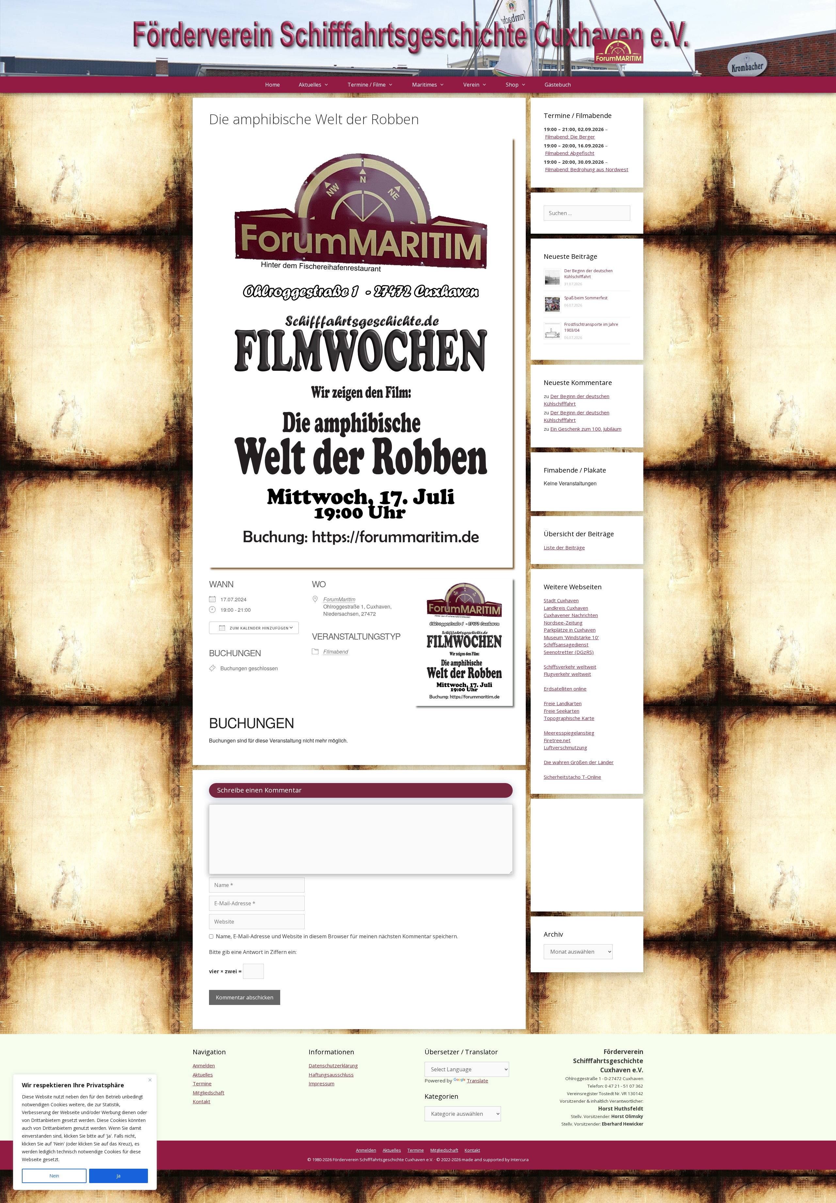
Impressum (321, 1083)
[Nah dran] (150, 1080)
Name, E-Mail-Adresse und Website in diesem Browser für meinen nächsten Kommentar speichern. (337, 936)
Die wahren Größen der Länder (579, 762)
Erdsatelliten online (565, 688)
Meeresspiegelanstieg (569, 732)
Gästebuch (558, 84)
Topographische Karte (569, 718)
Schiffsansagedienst (566, 644)
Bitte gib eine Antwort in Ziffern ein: (253, 952)
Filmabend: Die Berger (570, 136)
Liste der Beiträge (564, 547)
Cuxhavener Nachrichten (571, 615)
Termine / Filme (366, 84)
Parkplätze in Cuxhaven (570, 630)
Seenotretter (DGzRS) (569, 652)
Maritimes (424, 84)
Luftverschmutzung (565, 747)
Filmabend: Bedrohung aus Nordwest (586, 169)
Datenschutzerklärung (333, 1065)
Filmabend (335, 651)
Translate (477, 1080)
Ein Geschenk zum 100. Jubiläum (585, 429)
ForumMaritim (339, 599)
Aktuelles (310, 84)
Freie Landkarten (563, 703)
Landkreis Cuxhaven (566, 608)
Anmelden (204, 1065)
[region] (85, 1132)
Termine (202, 1083)
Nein (54, 1176)
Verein (471, 84)
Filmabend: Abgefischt (569, 153)
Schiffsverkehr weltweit (570, 666)
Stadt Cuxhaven (561, 600)
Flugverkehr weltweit (567, 674)
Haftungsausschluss (331, 1074)
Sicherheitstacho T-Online (572, 777)
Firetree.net (557, 740)
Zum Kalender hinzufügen (258, 628)
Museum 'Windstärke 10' (571, 637)
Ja (119, 1176)
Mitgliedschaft (208, 1092)
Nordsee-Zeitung (563, 622)
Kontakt (201, 1101)
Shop (512, 84)
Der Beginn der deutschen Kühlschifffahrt (588, 273)
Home (272, 84)
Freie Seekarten (561, 711)
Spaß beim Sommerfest (585, 298)
